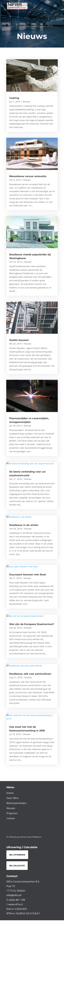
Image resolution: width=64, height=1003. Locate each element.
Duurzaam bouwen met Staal (27, 574)
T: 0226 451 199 (15, 899)
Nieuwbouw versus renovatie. (28, 176)
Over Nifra (12, 798)
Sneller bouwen (19, 340)
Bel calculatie (17, 865)
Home (10, 793)
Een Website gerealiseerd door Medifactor (24, 837)
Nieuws (26, 101)
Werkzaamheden (16, 803)
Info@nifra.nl (13, 895)
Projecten (12, 813)
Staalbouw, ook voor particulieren (30, 673)
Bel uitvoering (17, 854)
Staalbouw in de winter (23, 525)
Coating (14, 98)
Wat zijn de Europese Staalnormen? (31, 624)
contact (10, 818)
